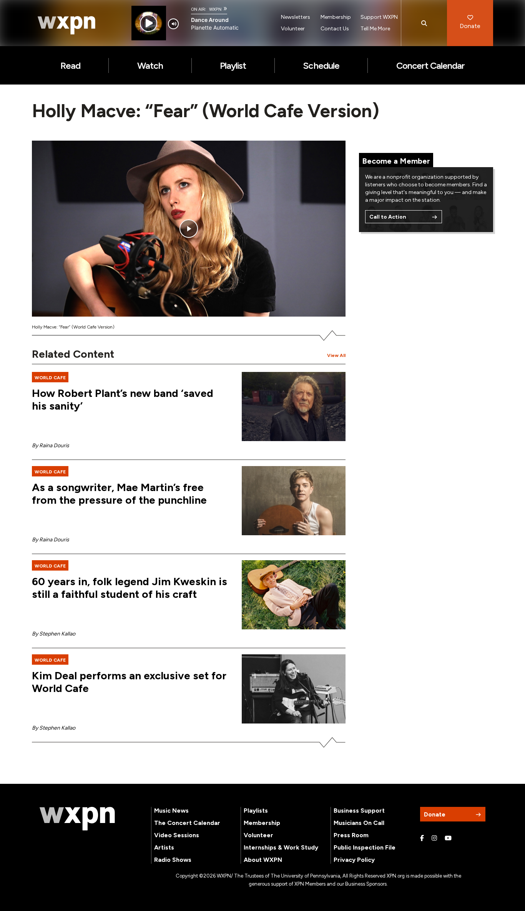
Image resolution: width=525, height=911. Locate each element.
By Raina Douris (50, 445)
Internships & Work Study (281, 847)
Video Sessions (176, 835)
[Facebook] (422, 838)
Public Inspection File (364, 847)
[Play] (148, 23)
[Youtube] (448, 838)
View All (336, 355)
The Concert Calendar (187, 822)
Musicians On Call (359, 822)
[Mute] (173, 23)
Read (70, 65)
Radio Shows (172, 859)
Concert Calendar (430, 65)
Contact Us (335, 28)
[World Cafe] (294, 594)
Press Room (351, 835)
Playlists (256, 810)
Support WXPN (379, 17)
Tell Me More (375, 28)
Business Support (359, 810)
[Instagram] (434, 838)
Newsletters (295, 17)
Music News (171, 810)
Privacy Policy (354, 859)
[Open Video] (189, 229)
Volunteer (293, 28)
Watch (150, 65)
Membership (336, 17)
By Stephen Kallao (53, 634)
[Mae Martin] (294, 500)
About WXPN (263, 859)
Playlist (233, 65)
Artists (164, 847)
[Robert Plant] (294, 406)
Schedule (321, 65)
